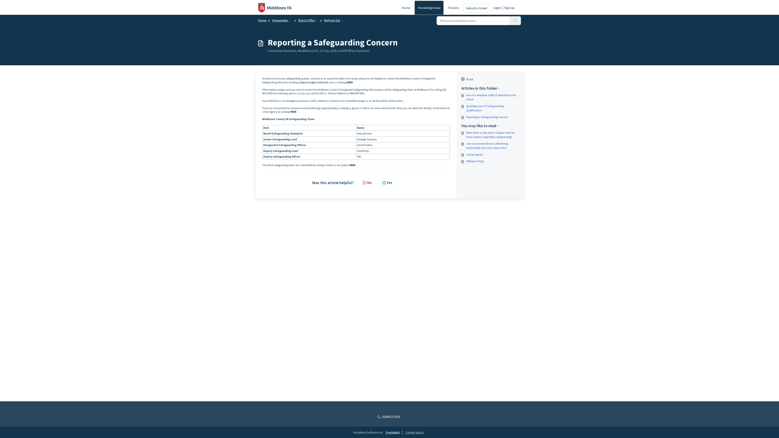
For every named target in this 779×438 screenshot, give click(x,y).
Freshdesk (393, 432)
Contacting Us (474, 154)
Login (497, 8)
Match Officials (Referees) (316, 20)
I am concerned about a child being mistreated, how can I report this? (487, 146)
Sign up (509, 8)
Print (469, 79)
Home (406, 8)
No (369, 182)
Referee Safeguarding (339, 20)
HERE (349, 82)
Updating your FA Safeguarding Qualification (485, 108)
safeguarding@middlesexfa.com (316, 82)
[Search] (515, 20)
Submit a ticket (476, 8)
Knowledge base (429, 8)
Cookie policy (414, 432)
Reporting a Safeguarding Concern (487, 117)
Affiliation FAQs (475, 161)
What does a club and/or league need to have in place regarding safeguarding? (490, 135)
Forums (453, 8)
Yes (389, 182)
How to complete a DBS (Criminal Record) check (491, 97)
